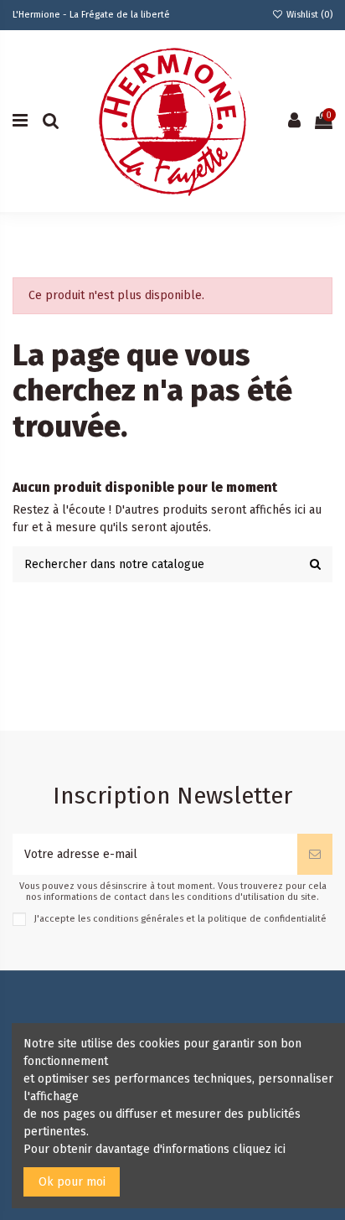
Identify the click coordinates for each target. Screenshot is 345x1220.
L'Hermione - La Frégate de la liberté (91, 14)
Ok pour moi (72, 1182)
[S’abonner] (314, 854)
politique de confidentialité (267, 918)
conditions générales (138, 918)
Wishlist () (308, 14)
